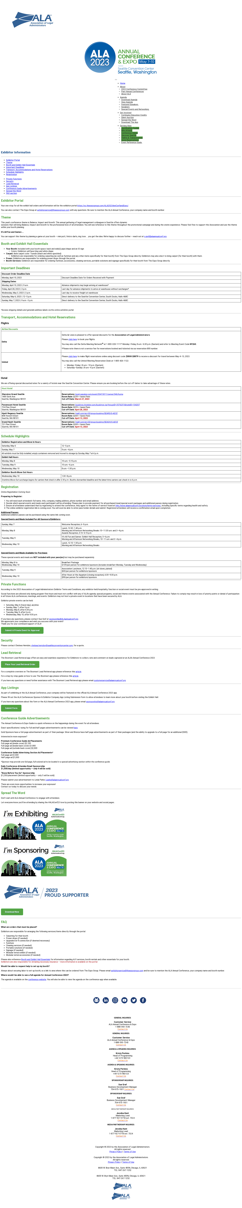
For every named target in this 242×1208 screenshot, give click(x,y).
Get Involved (125, 113)
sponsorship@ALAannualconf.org (63, 619)
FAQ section (11, 193)
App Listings (11, 186)
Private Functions (14, 179)
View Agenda (127, 102)
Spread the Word (128, 120)
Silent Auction (127, 117)
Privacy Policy (115, 1151)
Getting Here (125, 125)
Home (122, 83)
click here (72, 339)
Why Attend (126, 130)
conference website (37, 979)
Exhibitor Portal (13, 160)
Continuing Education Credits (134, 115)
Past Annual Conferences (132, 91)
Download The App (129, 122)
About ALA (126, 94)
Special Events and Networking (135, 109)
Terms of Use (130, 1151)
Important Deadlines (15, 167)
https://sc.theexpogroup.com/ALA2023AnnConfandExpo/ (102, 205)
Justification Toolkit (130, 128)
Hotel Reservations (130, 140)
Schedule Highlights (15, 172)
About (122, 87)
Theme (9, 162)
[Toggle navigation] (116, 79)
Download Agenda (129, 100)
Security (9, 181)
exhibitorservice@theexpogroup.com (53, 210)
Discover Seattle (128, 135)
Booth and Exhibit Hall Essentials (20, 165)
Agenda (123, 97)
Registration (11, 174)
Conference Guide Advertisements (21, 188)
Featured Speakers (130, 104)
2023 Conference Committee (134, 89)
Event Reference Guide (131, 142)
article (78, 671)
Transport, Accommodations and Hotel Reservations (29, 170)
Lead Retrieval (12, 184)
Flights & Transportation (132, 137)
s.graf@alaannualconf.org (155, 236)
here (76, 728)
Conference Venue (129, 133)
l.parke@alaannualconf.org (57, 780)
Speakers (125, 107)
